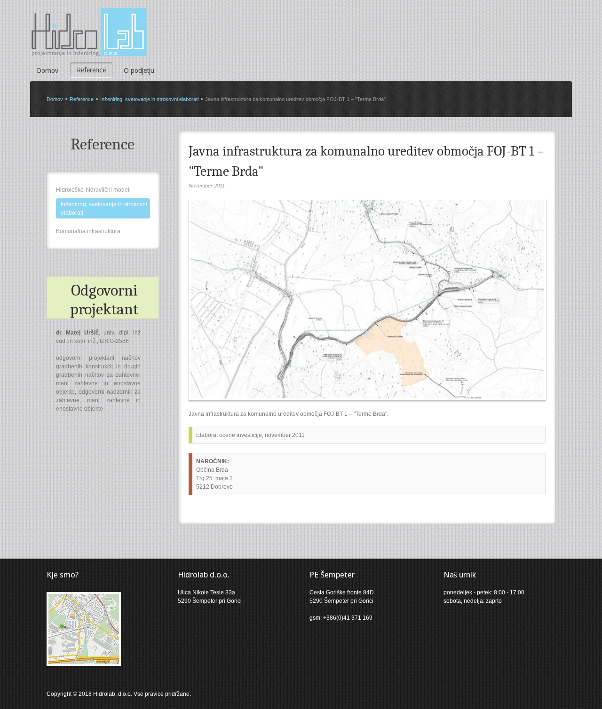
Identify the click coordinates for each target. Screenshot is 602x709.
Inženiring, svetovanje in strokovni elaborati (149, 99)
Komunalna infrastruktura (88, 231)
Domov (47, 70)
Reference (91, 70)
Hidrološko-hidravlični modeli (93, 190)
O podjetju (139, 70)
